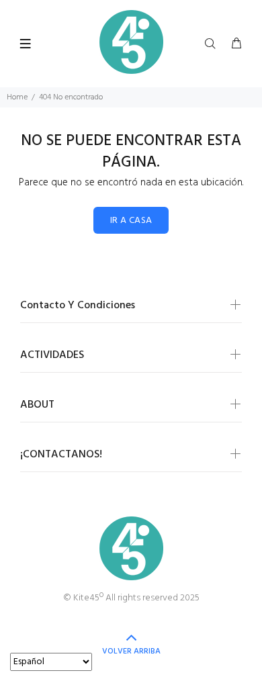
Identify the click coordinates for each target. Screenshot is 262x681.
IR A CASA (131, 220)
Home (17, 97)
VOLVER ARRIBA (131, 651)
